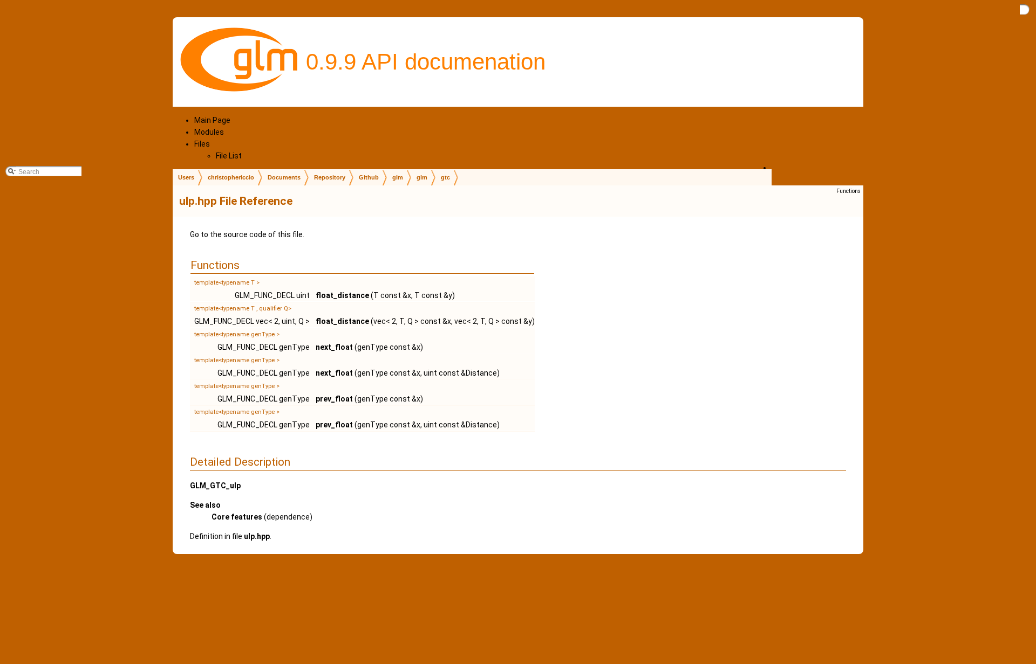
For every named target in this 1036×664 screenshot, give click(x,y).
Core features (237, 517)
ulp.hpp (257, 536)
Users (186, 177)
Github (369, 177)
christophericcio (231, 177)
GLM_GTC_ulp (215, 485)
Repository (329, 177)
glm (397, 177)
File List (229, 155)
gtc (445, 177)
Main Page (212, 120)
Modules (209, 132)
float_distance (342, 295)
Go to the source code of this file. (247, 234)
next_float (334, 347)
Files (202, 144)
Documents (284, 177)
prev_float (334, 399)
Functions (848, 191)
